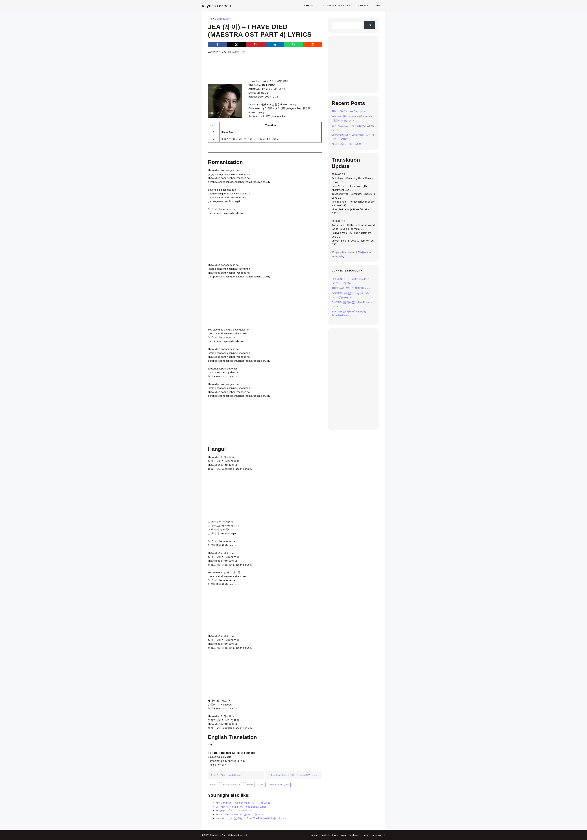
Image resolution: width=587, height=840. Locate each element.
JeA (210, 19)
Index (378, 5)
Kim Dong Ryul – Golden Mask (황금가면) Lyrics (243, 802)
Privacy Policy (339, 835)
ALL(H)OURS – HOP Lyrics (346, 143)
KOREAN (214, 784)
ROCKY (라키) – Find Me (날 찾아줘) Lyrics (240, 814)
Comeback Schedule (336, 5)
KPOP (250, 784)
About (314, 835)
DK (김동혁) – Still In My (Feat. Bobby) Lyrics (241, 806)
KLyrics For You (216, 6)
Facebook (376, 835)
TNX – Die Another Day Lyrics (348, 111)
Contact (362, 5)
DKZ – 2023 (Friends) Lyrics (227, 775)
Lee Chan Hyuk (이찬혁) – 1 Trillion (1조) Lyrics (294, 775)
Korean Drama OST (232, 784)
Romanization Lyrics (279, 784)
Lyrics (308, 5)
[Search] (369, 25)
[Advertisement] (264, 70)
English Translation (343, 252)
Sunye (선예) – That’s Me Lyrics (234, 810)
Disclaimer (354, 835)
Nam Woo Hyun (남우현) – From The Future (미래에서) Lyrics (251, 818)
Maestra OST (222, 19)
